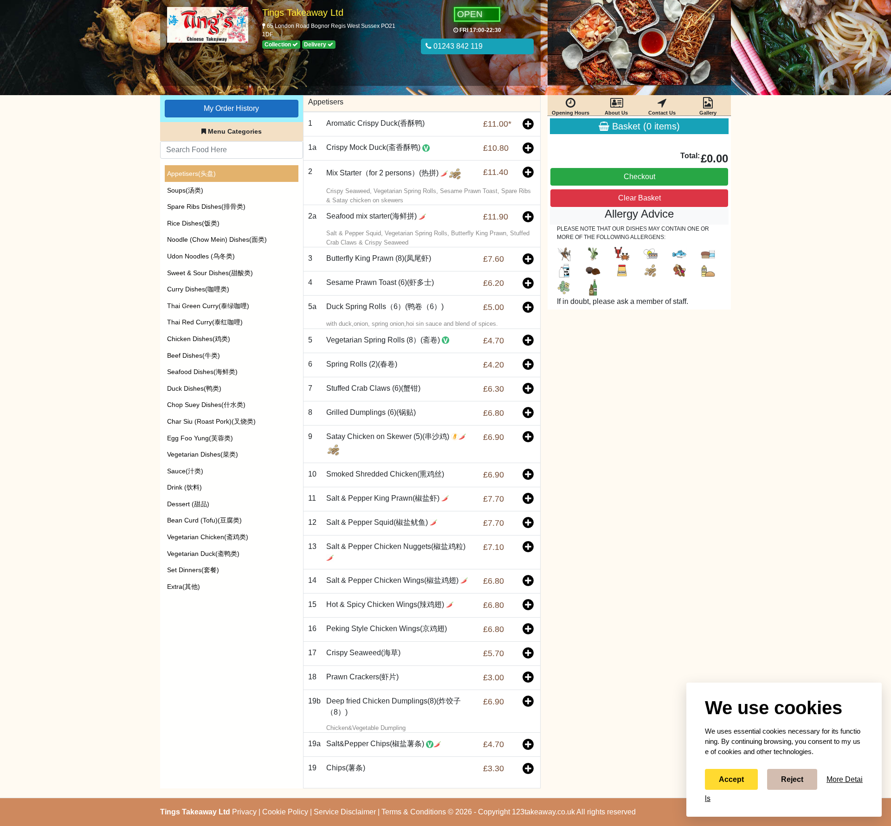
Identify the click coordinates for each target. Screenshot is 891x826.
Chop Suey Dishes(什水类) (206, 404)
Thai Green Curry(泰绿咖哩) (208, 306)
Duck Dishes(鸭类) (194, 388)
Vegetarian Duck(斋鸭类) (203, 553)
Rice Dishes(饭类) (193, 223)
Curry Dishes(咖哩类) (198, 289)
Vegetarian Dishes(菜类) (202, 454)
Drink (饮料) (184, 487)
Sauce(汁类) (185, 471)
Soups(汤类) (185, 190)
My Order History (231, 108)
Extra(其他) (183, 586)
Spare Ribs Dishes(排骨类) (206, 206)
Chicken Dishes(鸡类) (198, 338)
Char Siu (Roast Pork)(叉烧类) (211, 421)
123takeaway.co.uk (543, 812)
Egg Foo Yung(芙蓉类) (200, 438)
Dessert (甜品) (188, 504)
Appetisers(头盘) (191, 173)
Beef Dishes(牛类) (193, 355)
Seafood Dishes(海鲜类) (202, 371)
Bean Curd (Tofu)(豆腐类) (204, 520)
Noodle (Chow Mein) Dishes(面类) (217, 239)
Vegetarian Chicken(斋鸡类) (207, 537)
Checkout (639, 177)
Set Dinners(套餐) (193, 570)
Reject (792, 779)
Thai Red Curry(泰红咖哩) (205, 322)
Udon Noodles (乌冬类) (201, 256)
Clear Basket (639, 198)
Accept (731, 779)
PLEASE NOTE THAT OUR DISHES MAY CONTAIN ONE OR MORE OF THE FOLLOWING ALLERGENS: (633, 233)
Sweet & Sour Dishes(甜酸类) (210, 273)
